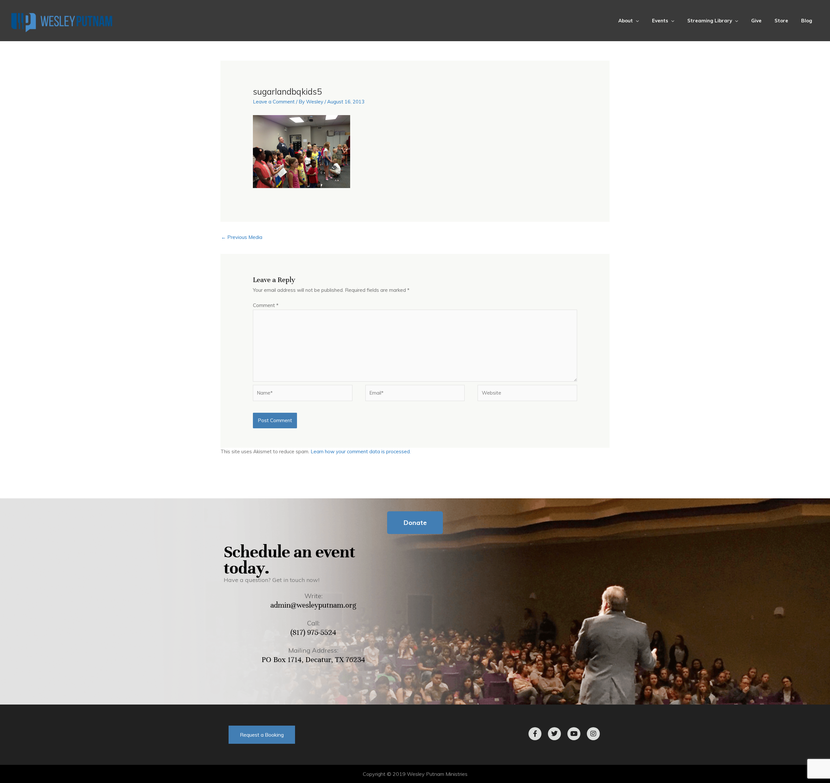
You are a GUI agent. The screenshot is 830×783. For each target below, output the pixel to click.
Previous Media (241, 237)
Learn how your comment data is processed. (361, 451)
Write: (313, 596)
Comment (266, 305)
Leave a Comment (274, 102)
